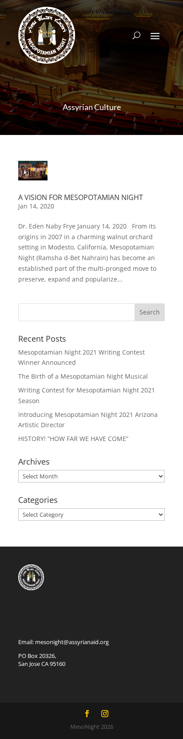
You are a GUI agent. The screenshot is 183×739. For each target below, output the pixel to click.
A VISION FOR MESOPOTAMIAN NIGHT (80, 197)
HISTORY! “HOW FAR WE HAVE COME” (73, 438)
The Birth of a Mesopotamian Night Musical (83, 376)
